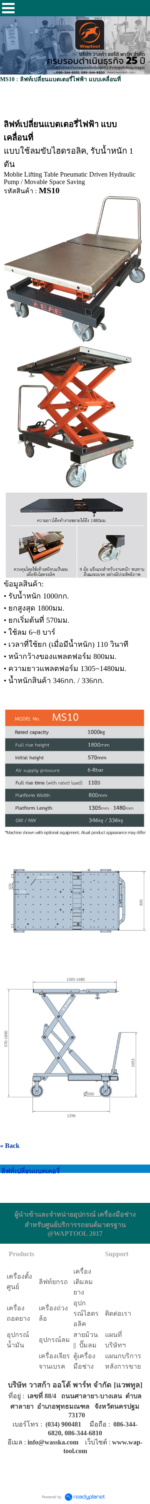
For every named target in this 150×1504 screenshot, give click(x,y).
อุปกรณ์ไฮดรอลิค (86, 1313)
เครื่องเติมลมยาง (83, 1282)
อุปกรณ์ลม (54, 1339)
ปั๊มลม (88, 1345)
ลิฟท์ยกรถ (53, 1281)
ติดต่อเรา (118, 1313)
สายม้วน (85, 1334)
